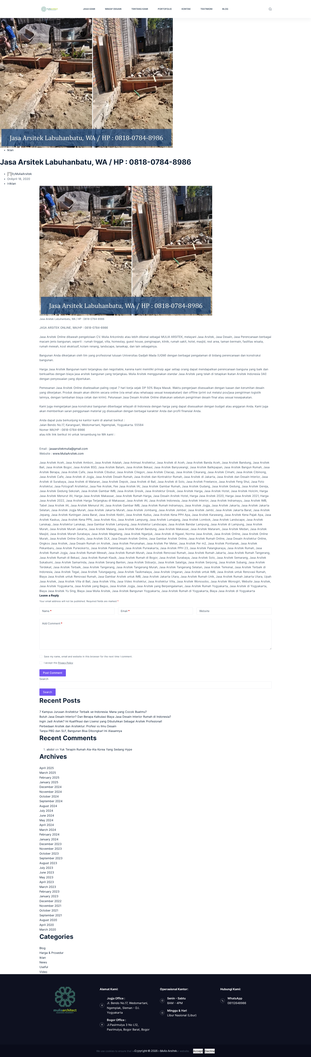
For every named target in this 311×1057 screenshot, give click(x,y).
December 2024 (50, 787)
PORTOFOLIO (165, 9)
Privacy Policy (65, 662)
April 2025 (46, 768)
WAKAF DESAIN (113, 9)
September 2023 (50, 858)
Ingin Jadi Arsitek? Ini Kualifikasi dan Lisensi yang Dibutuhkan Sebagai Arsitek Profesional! (100, 721)
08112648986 (236, 1003)
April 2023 (46, 882)
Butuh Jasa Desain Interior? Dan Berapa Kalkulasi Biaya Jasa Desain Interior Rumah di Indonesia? (105, 716)
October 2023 (49, 853)
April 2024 (46, 825)
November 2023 (50, 848)
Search (43, 679)
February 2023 (49, 891)
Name (46, 611)
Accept (198, 1051)
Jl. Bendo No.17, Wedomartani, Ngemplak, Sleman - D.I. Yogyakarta (127, 1007)
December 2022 (50, 901)
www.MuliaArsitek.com (68, 453)
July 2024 (46, 810)
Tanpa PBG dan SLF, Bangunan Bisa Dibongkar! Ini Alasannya (80, 731)
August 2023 (48, 863)
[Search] (270, 9)
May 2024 (46, 820)
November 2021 (50, 906)
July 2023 (46, 868)
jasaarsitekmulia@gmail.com (68, 448)
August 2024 (48, 806)
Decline (210, 1051)
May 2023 (46, 877)
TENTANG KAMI (139, 9)
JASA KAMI (89, 9)
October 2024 (49, 796)
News (43, 962)
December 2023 (50, 844)
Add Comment (52, 623)
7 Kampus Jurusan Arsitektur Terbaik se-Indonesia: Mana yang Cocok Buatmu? (93, 712)
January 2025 (48, 782)
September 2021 (50, 915)
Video (43, 972)
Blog (42, 948)
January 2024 (48, 839)
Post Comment (52, 672)
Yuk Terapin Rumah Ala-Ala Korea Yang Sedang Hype (96, 749)
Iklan (10, 150)
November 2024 (50, 792)
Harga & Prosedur (51, 953)
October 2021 (48, 910)
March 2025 (47, 772)
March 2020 (47, 929)
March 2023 (47, 887)
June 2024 (46, 815)
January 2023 (48, 896)
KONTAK (186, 9)
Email (125, 611)
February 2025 (49, 777)
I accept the (58, 662)
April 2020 (46, 925)
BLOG (225, 9)
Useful (43, 967)
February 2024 (49, 834)
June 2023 (46, 872)
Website (204, 611)
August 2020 (48, 920)
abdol (50, 749)
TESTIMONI (206, 9)
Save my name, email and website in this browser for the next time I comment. (88, 656)
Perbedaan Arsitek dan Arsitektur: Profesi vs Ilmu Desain (77, 726)
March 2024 (47, 830)
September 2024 (50, 801)
